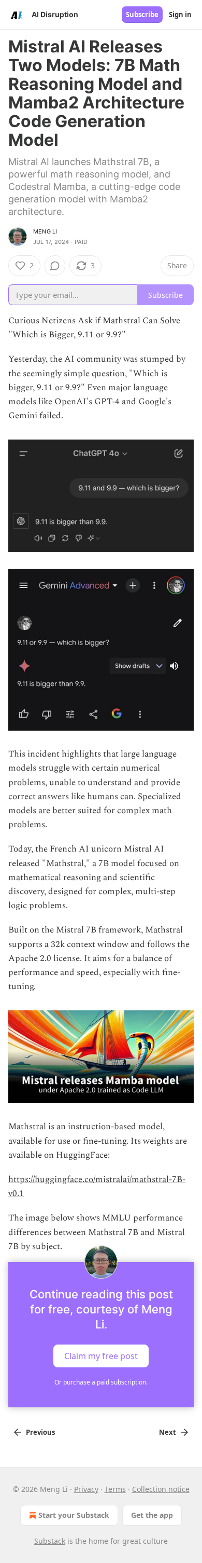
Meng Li (45, 231)
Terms (115, 1489)
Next (167, 1432)
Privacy (86, 1489)
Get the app (152, 1515)
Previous (40, 1432)
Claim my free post (101, 1356)
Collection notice (161, 1489)
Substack (49, 1541)
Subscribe (142, 14)
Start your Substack (73, 1515)
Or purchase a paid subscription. (101, 1382)
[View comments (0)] (55, 265)
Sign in (180, 14)
